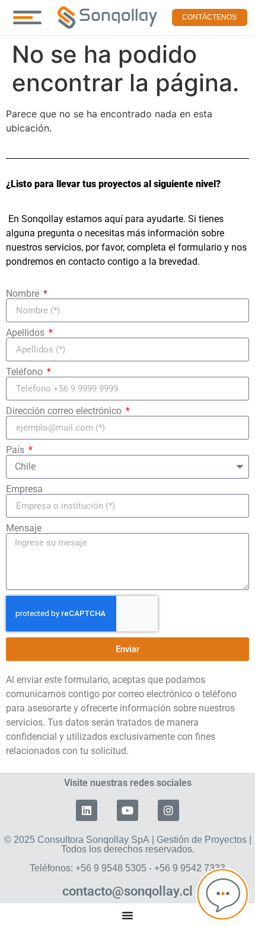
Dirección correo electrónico (65, 411)
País (16, 450)
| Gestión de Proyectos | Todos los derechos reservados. (127, 854)
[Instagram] (168, 810)
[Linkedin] (86, 810)
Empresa (24, 489)
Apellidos (26, 333)
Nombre (24, 294)
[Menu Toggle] (27, 17)
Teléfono (25, 372)
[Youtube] (127, 810)
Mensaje (24, 528)
